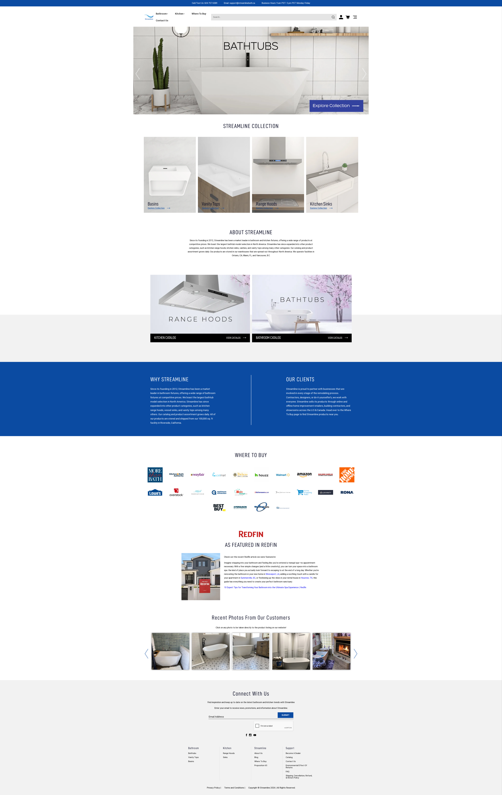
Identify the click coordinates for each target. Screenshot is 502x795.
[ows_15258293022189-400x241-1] (219, 507)
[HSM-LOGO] (304, 492)
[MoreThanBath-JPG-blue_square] (155, 475)
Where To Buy (199, 13)
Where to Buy (260, 761)
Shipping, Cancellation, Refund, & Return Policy (299, 776)
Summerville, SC (248, 578)
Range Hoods (229, 753)
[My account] (341, 17)
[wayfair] (197, 475)
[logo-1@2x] (325, 475)
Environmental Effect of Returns (296, 766)
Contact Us (162, 20)
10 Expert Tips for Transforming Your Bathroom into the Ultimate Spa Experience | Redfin (265, 587)
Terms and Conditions (234, 787)
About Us (258, 753)
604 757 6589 (210, 3)
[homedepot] (347, 475)
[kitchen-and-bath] (176, 475)
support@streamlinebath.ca (242, 3)
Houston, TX (306, 578)
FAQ (287, 771)
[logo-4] (240, 492)
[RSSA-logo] (283, 507)
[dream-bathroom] (283, 492)
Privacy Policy (213, 787)
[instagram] (250, 736)
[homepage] (149, 17)
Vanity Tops (193, 757)
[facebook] (246, 736)
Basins (191, 761)
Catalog (289, 757)
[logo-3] (304, 475)
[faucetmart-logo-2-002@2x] (219, 475)
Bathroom (161, 13)
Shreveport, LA (272, 574)
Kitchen (179, 13)
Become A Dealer (293, 753)
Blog (256, 757)
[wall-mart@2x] (283, 475)
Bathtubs (192, 753)
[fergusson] (240, 507)
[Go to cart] (348, 17)
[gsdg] (325, 492)
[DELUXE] (240, 475)
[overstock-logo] (176, 492)
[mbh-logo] (197, 492)
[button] (138, 74)
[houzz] (261, 475)
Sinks (225, 757)
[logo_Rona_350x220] (347, 492)
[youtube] (254, 736)
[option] (251, 70)
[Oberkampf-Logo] (261, 507)
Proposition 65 (260, 765)
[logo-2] (261, 492)
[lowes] (155, 492)
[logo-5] (219, 492)
